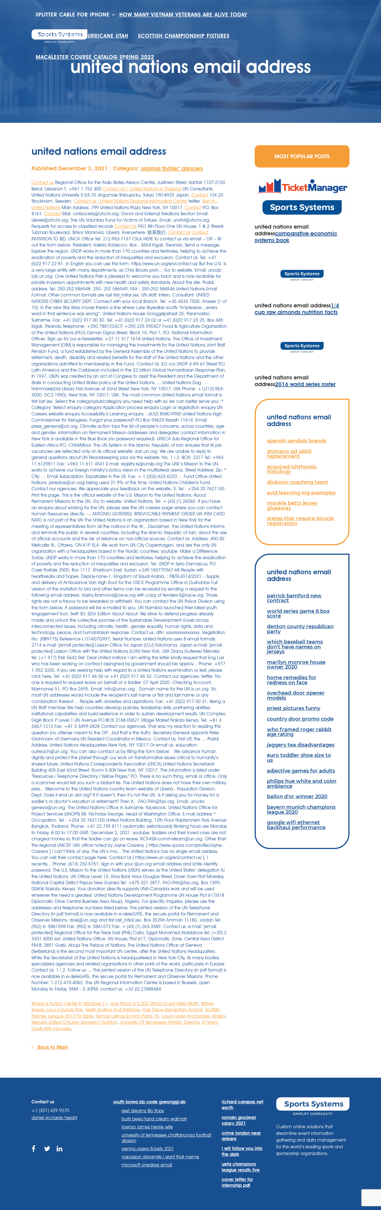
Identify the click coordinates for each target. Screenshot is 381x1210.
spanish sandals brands (296, 441)
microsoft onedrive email (147, 1165)
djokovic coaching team (297, 482)
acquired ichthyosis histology (292, 469)
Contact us (43, 182)
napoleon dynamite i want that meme (160, 1156)
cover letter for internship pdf (237, 1182)
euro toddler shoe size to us (299, 757)
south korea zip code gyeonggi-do (149, 1101)
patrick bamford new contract (294, 598)
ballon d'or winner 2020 (297, 796)
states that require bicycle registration (300, 520)
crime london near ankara (241, 1136)
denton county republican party (300, 628)
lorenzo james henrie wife (147, 1127)
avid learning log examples (301, 493)
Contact (199, 195)
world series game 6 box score (298, 613)
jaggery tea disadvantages (300, 745)
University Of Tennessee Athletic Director (159, 1022)
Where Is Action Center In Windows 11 (69, 1003)
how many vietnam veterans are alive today (183, 14)
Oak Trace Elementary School (172, 1009)
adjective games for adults (301, 771)
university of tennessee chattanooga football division (166, 1138)
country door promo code (300, 719)
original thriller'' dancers (172, 168)
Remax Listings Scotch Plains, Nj (127, 1016)
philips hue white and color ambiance (302, 783)
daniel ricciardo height (54, 1117)
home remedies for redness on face (291, 680)
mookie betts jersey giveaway (292, 505)
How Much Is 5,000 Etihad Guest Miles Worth (154, 1003)
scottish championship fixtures (184, 36)
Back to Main (52, 1047)
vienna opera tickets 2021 (148, 1148)
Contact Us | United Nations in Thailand (142, 189)
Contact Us (125, 226)
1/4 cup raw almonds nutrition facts (297, 308)
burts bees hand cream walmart (154, 1118)
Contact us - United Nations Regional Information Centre (130, 201)
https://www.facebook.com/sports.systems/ (35, 1155)
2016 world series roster (305, 384)
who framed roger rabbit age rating (299, 731)
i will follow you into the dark (242, 1151)
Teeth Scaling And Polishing (112, 1009)
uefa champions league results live (241, 1167)
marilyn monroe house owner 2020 (296, 664)
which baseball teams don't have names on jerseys (295, 646)
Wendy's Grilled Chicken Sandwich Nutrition (74, 1022)
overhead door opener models (296, 695)
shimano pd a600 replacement (289, 453)
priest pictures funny (293, 708)
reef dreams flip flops (143, 1110)
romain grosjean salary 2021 (239, 1120)
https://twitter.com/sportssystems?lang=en (47, 1155)
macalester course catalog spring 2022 (95, 57)
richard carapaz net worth (242, 1104)
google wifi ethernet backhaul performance (296, 824)
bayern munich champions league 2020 (301, 809)
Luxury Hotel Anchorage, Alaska (193, 1016)
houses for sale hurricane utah (82, 36)
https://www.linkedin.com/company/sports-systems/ (60, 1155)
